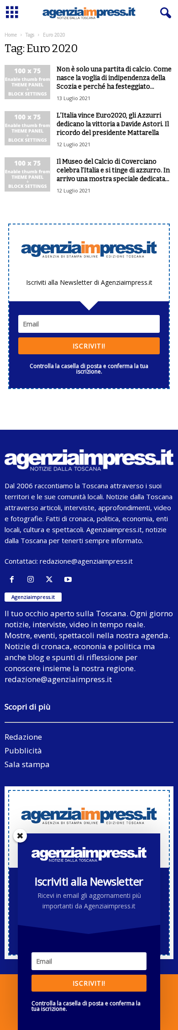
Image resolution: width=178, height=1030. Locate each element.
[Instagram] (32, 579)
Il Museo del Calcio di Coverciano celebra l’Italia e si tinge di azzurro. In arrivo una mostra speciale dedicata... (113, 170)
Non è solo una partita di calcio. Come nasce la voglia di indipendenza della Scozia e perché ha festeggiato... (114, 78)
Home (11, 35)
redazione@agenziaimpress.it (86, 561)
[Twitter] (51, 579)
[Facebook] (14, 579)
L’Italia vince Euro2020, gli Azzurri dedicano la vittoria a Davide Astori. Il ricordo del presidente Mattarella (113, 124)
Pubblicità (23, 750)
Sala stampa (27, 764)
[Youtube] (69, 579)
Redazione (23, 736)
